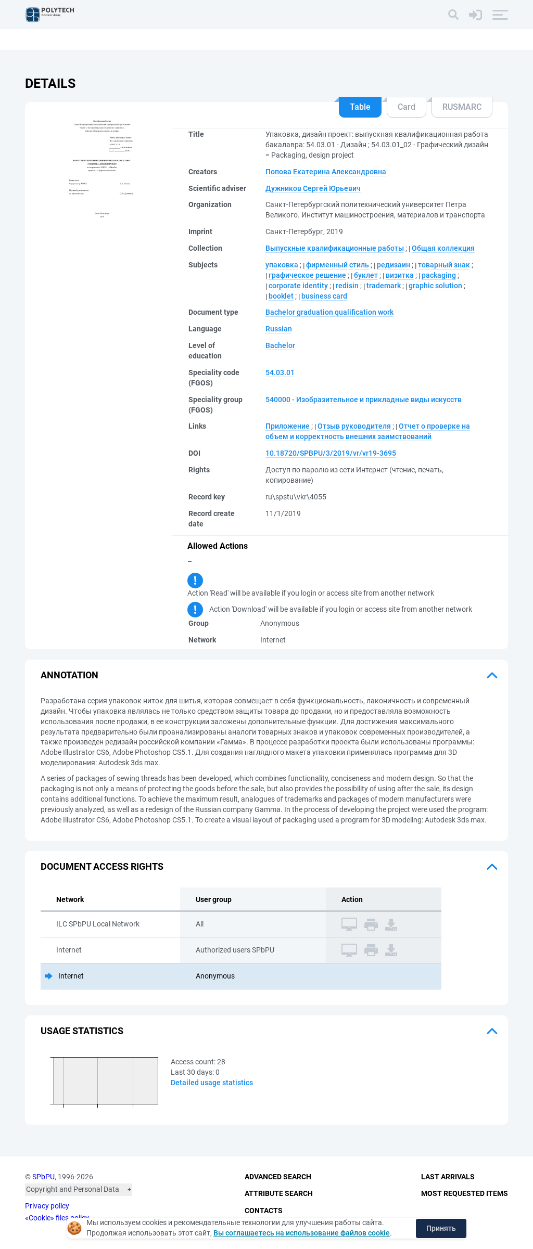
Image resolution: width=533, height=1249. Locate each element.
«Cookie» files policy (57, 1218)
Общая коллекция (443, 248)
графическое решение (307, 275)
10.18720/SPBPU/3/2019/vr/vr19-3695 (330, 453)
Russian (278, 329)
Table (360, 107)
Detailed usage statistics (212, 1082)
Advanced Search (278, 1177)
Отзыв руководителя (354, 426)
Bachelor (280, 345)
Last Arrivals (448, 1177)
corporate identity (298, 285)
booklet (281, 296)
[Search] (453, 14)
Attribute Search (279, 1193)
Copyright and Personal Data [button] (72, 1189)
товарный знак (444, 265)
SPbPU (43, 1177)
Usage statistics (82, 1030)
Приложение (287, 426)
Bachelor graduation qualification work (329, 312)
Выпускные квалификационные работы (334, 248)
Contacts (264, 1210)
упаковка (281, 265)
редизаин (393, 265)
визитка (400, 275)
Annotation (69, 674)
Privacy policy (47, 1206)
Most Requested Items (464, 1193)
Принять (441, 1228)
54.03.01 (280, 372)
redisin (347, 285)
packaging (439, 275)
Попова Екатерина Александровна (325, 172)
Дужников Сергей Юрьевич (313, 188)
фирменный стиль (337, 265)
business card (324, 296)
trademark (383, 285)
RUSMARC (461, 107)
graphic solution (435, 285)
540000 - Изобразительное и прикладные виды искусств (363, 399)
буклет (366, 275)
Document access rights (102, 866)
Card (406, 107)
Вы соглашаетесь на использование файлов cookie (301, 1233)
